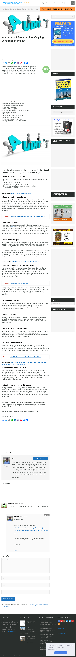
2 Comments (32, 45)
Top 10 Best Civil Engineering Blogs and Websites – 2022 (47, 636)
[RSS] (59, 624)
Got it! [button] (60, 653)
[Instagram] (64, 621)
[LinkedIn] (67, 621)
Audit (27, 45)
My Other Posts (40, 458)
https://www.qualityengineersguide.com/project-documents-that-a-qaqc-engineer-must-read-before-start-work (31, 530)
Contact (68, 3)
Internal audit (6, 101)
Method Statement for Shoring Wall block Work (25, 262)
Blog (43, 3)
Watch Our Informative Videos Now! (57, 9)
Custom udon (43, 621)
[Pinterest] (61, 621)
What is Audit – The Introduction (21, 193)
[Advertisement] (28, 51)
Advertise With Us (62, 628)
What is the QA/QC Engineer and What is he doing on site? (47, 641)
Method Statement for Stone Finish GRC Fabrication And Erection (48, 630)
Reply (9, 512)
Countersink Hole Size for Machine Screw (31, 621)
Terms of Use (45, 655)
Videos (55, 3)
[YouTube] (72, 621)
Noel (13, 458)
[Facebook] (59, 621)
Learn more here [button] (52, 649)
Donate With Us (61, 633)
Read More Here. (12, 631)
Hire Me (61, 3)
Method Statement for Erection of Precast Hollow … (31, 629)
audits (13, 227)
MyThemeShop (33, 655)
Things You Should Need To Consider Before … (30, 638)
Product (48, 3)
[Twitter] (70, 621)
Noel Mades (6, 45)
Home (37, 3)
